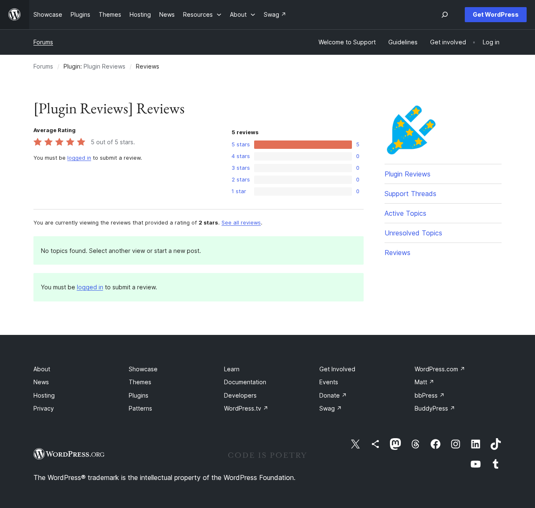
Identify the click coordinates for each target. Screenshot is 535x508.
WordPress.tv (246, 408)
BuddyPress (435, 408)
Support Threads (410, 193)
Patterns (140, 408)
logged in (79, 158)
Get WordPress (496, 14)
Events (328, 381)
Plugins (138, 395)
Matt (424, 381)
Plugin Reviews (104, 66)
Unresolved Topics (413, 233)
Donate (333, 395)
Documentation (245, 381)
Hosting (44, 395)
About (41, 369)
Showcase (143, 369)
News (41, 381)
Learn (231, 369)
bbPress (430, 395)
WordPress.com (440, 369)
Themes (140, 381)
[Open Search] (444, 14)
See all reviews (241, 223)
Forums (43, 42)
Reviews (397, 252)
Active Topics (405, 213)
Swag (330, 408)
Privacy (43, 408)
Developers (240, 395)
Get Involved (337, 369)
